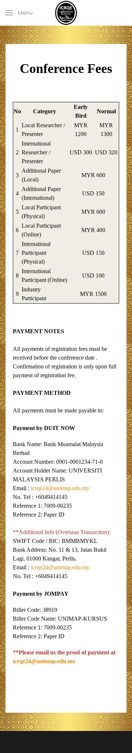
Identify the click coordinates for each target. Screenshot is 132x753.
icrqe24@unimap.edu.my (60, 488)
